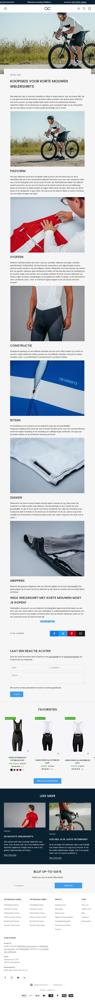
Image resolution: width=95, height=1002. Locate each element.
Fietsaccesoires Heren (38, 917)
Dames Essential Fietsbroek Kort (47, 761)
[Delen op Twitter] (63, 633)
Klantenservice (60, 905)
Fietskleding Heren (37, 905)
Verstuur (68, 885)
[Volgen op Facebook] (5, 977)
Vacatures (85, 917)
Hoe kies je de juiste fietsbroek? (68, 839)
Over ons (85, 905)
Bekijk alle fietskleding (47, 781)
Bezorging (58, 909)
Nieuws (7, 831)
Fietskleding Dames (11, 905)
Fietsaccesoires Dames (12, 917)
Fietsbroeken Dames (12, 913)
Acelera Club (86, 909)
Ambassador (86, 921)
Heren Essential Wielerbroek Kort (77, 761)
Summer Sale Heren (37, 925)
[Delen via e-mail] (80, 633)
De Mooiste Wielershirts (18, 836)
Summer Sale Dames (12, 925)
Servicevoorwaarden (63, 925)
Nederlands (58, 985)
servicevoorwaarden (71, 657)
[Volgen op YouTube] (18, 977)
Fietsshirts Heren (36, 909)
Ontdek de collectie (47, 622)
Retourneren (60, 913)
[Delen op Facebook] (54, 633)
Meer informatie (10, 855)
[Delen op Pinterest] (72, 633)
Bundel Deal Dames (11, 921)
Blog (83, 913)
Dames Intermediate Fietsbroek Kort (17, 759)
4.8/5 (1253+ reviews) (71, 2)
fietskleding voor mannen (26, 946)
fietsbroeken (24, 949)
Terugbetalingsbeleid (62, 921)
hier (10, 970)
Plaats (17, 694)
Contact (58, 929)
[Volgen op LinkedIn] (24, 977)
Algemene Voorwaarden (64, 917)
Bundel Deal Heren (37, 921)
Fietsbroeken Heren (37, 913)
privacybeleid (54, 657)
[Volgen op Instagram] (11, 977)
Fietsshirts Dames (10, 909)
